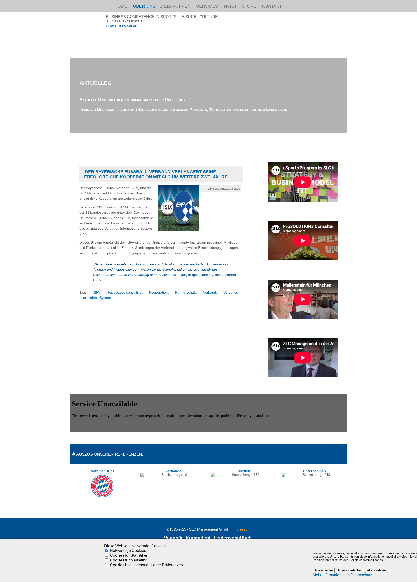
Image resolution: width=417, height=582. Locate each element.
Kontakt (272, 6)
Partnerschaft (185, 292)
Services (207, 6)
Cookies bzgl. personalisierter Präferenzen (146, 565)
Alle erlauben (324, 570)
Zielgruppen (175, 6)
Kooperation (158, 292)
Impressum (241, 529)
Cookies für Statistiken (129, 555)
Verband (209, 292)
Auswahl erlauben (350, 570)
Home (120, 6)
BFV (97, 292)
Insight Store (239, 6)
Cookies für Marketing (128, 560)
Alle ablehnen (376, 570)
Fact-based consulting (125, 292)
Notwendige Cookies (128, 550)
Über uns (144, 6)
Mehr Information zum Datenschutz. (343, 575)
